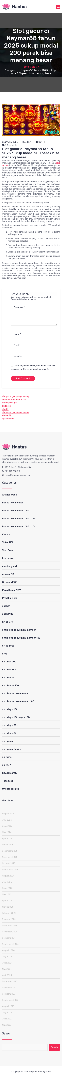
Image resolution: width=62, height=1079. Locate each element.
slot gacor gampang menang (15, 396)
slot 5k (5, 409)
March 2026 (7, 845)
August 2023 (8, 1006)
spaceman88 (8, 418)
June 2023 (7, 1019)
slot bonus (8, 677)
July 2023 (7, 1012)
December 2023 (9, 981)
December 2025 (9, 851)
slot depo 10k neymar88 (16, 717)
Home (25, 66)
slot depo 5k (9, 733)
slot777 (6, 765)
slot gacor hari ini (12, 749)
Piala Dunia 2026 (11, 590)
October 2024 (8, 938)
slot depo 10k (9, 709)
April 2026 (7, 838)
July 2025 (7, 882)
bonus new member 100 (15, 510)
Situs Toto (8, 645)
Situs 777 (7, 622)
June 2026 (7, 826)
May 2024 (7, 969)
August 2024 (8, 950)
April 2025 (7, 900)
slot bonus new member (16, 693)
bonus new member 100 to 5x (18, 526)
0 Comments (10, 145)
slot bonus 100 (10, 685)
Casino (6, 534)
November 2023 (9, 987)
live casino (8, 558)
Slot (34, 66)
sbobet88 (6, 415)
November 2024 (9, 932)
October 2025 (8, 863)
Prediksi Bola (9, 598)
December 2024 (9, 925)
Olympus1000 (9, 582)
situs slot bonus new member (19, 629)
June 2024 (7, 963)
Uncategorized (10, 788)
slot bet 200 (9, 661)
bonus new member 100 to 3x (18, 518)
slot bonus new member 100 (18, 701)
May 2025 (7, 894)
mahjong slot (9, 566)
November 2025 (9, 857)
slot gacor (8, 741)
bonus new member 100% (14, 399)
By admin (26, 142)
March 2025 (7, 907)
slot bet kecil (9, 669)
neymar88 (8, 574)
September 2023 (10, 1000)
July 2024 (7, 956)
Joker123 (7, 542)
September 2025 (10, 869)
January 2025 (9, 919)
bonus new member (13, 502)
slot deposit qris (9, 403)
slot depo (6, 406)
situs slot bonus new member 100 (21, 637)
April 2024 (7, 975)
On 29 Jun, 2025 (10, 142)
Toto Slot (7, 781)
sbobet (6, 606)
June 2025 (7, 888)
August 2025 (8, 876)
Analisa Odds (9, 494)
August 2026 (8, 813)
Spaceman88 (9, 773)
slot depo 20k (10, 725)
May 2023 (7, 1025)
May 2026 (7, 832)
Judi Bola (7, 550)
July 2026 (7, 820)
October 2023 (8, 994)
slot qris (7, 757)
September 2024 (10, 944)
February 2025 (9, 913)
